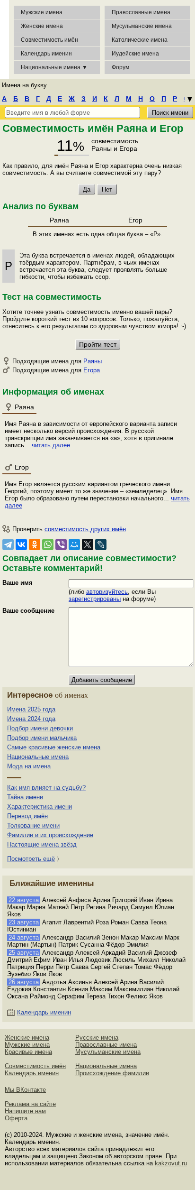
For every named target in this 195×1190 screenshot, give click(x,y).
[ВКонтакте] (21, 544)
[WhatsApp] (47, 544)
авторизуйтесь (107, 591)
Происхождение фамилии (112, 1073)
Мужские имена (41, 12)
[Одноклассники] (34, 544)
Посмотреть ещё (31, 858)
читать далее (51, 445)
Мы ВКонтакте (25, 1089)
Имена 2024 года (31, 718)
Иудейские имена (135, 53)
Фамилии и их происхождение (50, 835)
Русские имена (96, 1037)
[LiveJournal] (100, 544)
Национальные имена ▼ (54, 67)
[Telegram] (8, 544)
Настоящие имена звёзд (42, 844)
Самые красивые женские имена (53, 747)
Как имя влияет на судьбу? (46, 787)
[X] (87, 544)
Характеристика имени (39, 806)
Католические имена (140, 40)
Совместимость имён (35, 1066)
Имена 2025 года (31, 709)
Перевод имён (27, 816)
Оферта (16, 1118)
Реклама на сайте (30, 1103)
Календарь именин (46, 53)
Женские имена (42, 26)
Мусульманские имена (142, 26)
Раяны (92, 361)
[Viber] (61, 544)
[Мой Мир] (74, 544)
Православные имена (141, 12)
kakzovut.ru (171, 1163)
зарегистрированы (95, 598)
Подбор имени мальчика (42, 737)
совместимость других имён (85, 529)
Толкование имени (33, 825)
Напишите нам (25, 1111)
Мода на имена (29, 766)
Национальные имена (38, 756)
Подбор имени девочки (40, 728)
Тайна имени (25, 797)
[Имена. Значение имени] (4, 39)
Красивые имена (28, 1051)
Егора (91, 370)
